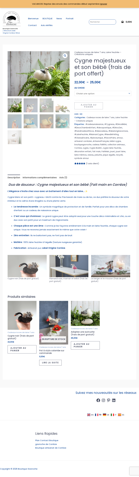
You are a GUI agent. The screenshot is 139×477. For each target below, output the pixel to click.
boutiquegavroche (82, 144)
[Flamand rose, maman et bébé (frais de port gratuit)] (69, 266)
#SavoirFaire (110, 138)
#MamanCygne (96, 134)
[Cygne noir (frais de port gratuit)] (27, 266)
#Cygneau (109, 124)
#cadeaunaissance (94, 124)
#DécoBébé (121, 124)
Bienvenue (33, 18)
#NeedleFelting (111, 134)
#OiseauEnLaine (81, 138)
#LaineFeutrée (81, 134)
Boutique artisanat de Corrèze (50, 447)
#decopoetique (104, 127)
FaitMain (105, 151)
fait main (96, 151)
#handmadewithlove (84, 131)
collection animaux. (116, 144)
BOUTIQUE (47, 18)
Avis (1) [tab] (63, 177)
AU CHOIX (79, 87)
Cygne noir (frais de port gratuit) (23, 278)
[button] (65, 55)
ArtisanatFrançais (101, 141)
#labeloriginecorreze (118, 131)
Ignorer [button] (103, 3)
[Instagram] (103, 400)
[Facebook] (98, 400)
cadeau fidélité (99, 144)
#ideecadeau (101, 131)
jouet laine (120, 151)
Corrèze (78, 148)
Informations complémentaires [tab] (40, 177)
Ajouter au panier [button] (18, 349)
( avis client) (92, 163)
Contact (32, 25)
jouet (112, 151)
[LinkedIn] (114, 400)
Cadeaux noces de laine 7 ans (89, 52)
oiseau (91, 155)
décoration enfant (82, 151)
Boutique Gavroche (10, 29)
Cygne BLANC (95, 148)
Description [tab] (14, 177)
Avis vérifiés (47, 25)
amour (120, 138)
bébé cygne (115, 141)
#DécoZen (117, 127)
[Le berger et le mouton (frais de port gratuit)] (110, 266)
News (59, 18)
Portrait (70, 18)
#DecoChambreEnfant (85, 127)
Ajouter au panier (89, 105)
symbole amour (81, 158)
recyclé (119, 155)
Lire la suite (50, 362)
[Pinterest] (108, 400)
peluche (98, 155)
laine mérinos (80, 155)
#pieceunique (96, 138)
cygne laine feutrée (112, 148)
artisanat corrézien (83, 141)
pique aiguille (109, 155)
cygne (86, 148)
